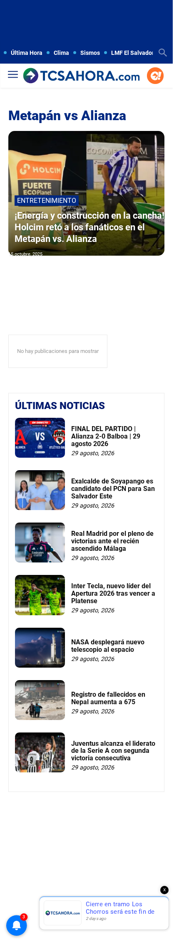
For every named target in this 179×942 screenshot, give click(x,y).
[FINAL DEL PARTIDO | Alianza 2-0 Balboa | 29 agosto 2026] (40, 438)
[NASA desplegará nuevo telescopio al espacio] (40, 648)
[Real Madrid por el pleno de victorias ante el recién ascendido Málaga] (40, 542)
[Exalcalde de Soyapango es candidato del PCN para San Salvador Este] (40, 490)
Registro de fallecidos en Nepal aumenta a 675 (108, 698)
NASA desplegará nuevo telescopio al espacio (107, 645)
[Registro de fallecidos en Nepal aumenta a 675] (40, 700)
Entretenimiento (46, 201)
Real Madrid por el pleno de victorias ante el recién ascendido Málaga (112, 541)
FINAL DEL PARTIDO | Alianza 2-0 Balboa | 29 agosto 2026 (105, 436)
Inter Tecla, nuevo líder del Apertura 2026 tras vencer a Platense (113, 593)
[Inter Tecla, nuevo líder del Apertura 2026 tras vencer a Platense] (40, 595)
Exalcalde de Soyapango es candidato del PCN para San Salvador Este (113, 488)
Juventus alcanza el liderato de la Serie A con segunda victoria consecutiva (113, 751)
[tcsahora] (81, 76)
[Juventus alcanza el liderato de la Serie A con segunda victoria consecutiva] (40, 752)
